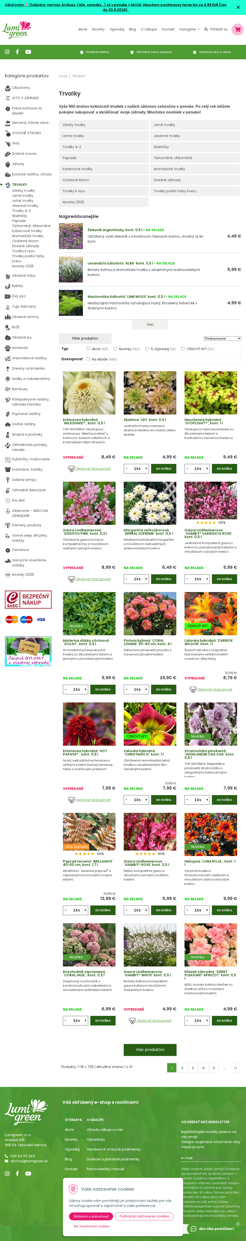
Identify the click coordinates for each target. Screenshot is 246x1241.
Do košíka (163, 468)
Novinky (98, 29)
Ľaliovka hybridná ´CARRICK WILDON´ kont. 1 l (208, 642)
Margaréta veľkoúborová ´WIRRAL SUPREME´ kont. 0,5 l (148, 532)
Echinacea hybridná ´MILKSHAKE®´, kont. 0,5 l (84, 421)
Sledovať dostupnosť (93, 468)
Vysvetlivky (96, 1139)
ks (138, 468)
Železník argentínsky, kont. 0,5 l (115, 230)
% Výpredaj (163, 349)
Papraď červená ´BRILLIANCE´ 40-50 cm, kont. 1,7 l (88, 863)
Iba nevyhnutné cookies (92, 1226)
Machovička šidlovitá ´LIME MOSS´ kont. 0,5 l (126, 296)
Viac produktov (150, 1049)
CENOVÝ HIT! (200, 349)
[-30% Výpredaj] (89, 841)
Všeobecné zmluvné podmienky (114, 1149)
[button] (238, 1224)
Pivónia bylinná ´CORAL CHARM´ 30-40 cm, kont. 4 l (148, 642)
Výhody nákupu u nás (105, 1129)
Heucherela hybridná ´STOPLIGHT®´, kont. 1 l (203, 421)
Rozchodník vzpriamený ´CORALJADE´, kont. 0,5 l (84, 973)
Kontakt (71, 1169)
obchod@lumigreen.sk (29, 1161)
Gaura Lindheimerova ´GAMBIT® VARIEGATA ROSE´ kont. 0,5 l (208, 533)
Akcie (82, 29)
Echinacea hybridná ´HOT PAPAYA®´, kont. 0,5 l (85, 753)
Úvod (63, 76)
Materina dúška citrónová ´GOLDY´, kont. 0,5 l (86, 642)
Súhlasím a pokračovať (91, 1216)
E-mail (186, 1158)
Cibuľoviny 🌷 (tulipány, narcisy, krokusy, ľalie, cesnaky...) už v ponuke (66, 4)
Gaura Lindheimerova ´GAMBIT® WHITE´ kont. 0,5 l (147, 973)
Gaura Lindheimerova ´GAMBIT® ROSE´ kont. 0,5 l (146, 863)
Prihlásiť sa (219, 29)
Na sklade (104, 359)
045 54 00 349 (22, 1156)
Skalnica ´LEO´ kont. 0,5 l (145, 419)
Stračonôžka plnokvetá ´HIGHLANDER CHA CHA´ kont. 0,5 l (209, 754)
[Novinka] (89, 620)
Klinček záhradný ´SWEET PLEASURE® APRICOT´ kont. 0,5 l (210, 975)
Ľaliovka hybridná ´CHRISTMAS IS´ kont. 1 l (144, 753)
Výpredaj (117, 29)
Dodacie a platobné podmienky (113, 1159)
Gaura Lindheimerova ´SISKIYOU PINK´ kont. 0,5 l (85, 532)
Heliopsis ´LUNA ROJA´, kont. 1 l (209, 863)
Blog (68, 1159)
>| (235, 1068)
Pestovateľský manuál (105, 1169)
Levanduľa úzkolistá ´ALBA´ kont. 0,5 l (120, 263)
